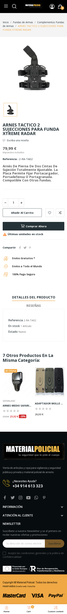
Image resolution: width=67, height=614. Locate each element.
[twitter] (13, 498)
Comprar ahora (36, 226)
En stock (14, 326)
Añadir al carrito (22, 212)
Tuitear (25, 247)
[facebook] (5, 498)
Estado (13, 332)
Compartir (20, 247)
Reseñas (33, 305)
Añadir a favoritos (49, 212)
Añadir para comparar (60, 212)
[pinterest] (44, 498)
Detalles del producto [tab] (33, 297)
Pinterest (30, 247)
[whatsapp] (36, 498)
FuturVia (31, 586)
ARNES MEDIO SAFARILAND (17, 405)
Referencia (10, 159)
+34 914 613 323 (28, 486)
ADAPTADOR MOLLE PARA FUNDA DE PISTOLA (49, 403)
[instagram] (20, 498)
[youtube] (28, 498)
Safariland (9, 401)
